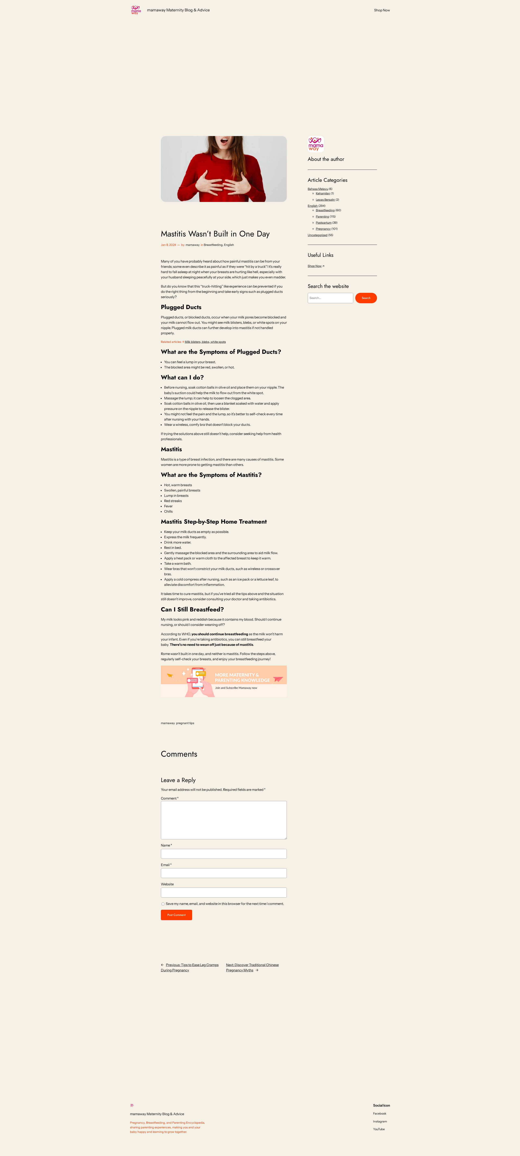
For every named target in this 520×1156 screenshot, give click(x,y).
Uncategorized (317, 235)
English (229, 245)
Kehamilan (323, 193)
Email (166, 865)
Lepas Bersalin (325, 200)
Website (167, 884)
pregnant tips (185, 723)
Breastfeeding (213, 245)
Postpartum (324, 222)
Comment (170, 798)
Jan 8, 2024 (168, 245)
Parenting (322, 216)
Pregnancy (323, 229)
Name (166, 845)
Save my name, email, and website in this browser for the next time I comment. (225, 904)
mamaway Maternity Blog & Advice (178, 10)
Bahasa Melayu (318, 189)
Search (366, 298)
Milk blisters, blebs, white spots (205, 342)
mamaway (193, 245)
